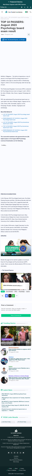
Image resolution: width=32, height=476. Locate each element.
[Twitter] (9, 295)
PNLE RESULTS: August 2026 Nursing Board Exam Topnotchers (14, 394)
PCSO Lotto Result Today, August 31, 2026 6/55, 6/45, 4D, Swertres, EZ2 (15, 406)
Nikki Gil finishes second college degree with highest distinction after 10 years (19, 378)
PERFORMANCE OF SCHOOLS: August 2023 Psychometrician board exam (15, 131)
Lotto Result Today (6, 421)
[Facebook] (6, 295)
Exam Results (9, 291)
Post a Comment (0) (16, 315)
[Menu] (2, 12)
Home (2, 17)
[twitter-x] (11, 453)
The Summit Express (19, 473)
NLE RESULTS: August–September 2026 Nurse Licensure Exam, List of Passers (15, 402)
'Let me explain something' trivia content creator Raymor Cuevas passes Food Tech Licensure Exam (15, 342)
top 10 (6, 17)
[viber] (20, 453)
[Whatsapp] (13, 295)
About (16, 468)
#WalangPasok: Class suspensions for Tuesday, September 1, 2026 (16, 398)
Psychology (21, 291)
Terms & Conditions (11, 470)
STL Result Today (22, 421)
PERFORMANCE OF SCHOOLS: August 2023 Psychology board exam (15, 119)
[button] (26, 12)
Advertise (16, 458)
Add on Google (14, 39)
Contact (22, 468)
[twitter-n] (25, 7)
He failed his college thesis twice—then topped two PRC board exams (19, 359)
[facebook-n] (22, 7)
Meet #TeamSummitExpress (16, 460)
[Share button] (16, 295)
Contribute (16, 456)
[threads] (30, 7)
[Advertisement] (16, 58)
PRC (16, 291)
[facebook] (9, 453)
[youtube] (23, 453)
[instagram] (27, 7)
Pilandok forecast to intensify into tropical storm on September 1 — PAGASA (14, 410)
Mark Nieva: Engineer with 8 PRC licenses (14, 4)
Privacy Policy (22, 470)
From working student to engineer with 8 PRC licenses (20, 350)
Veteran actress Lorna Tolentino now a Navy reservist (19, 369)
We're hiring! (16, 461)
